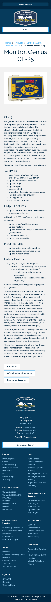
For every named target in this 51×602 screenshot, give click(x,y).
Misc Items (7, 471)
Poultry (5, 454)
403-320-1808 (27, 433)
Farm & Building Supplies (9, 521)
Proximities (7, 510)
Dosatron (6, 552)
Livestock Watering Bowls (13, 555)
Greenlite (6, 582)
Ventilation (33, 545)
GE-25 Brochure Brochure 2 (19, 373)
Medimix (6, 558)
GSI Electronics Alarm (11, 495)
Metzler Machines (10, 468)
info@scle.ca (25, 423)
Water (5, 547)
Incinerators (7, 536)
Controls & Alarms (34, 43)
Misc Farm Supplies (10, 539)
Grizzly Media (31, 599)
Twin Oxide (7, 563)
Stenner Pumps (9, 561)
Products (19, 43)
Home (8, 43)
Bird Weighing (8, 459)
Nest (4, 473)
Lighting (6, 574)
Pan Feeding (8, 476)
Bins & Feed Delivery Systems (37, 494)
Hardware (6, 533)
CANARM (6, 579)
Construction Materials (12, 530)
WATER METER (9, 566)
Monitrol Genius (13, 46)
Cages (5, 462)
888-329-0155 (29, 430)
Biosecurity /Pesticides (12, 527)
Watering (6, 479)
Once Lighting (8, 585)
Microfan (6, 501)
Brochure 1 (12, 366)
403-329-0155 (29, 427)
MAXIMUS (7, 498)
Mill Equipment (34, 520)
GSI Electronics (9, 492)
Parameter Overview (16, 380)
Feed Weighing (9, 465)
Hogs (30, 454)
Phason (5, 507)
